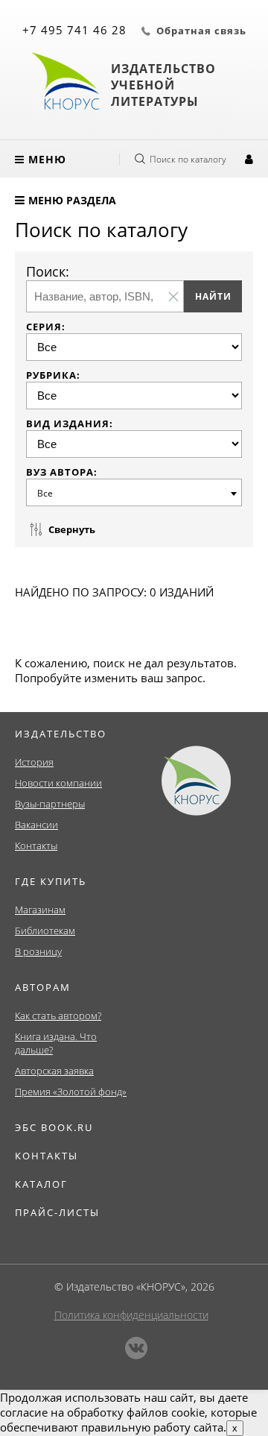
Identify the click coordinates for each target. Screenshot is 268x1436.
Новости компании (58, 783)
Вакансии (36, 824)
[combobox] (134, 492)
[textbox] (136, 493)
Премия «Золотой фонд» (71, 1091)
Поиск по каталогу (188, 159)
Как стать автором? (58, 1015)
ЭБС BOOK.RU (54, 1127)
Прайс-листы (57, 1212)
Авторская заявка (54, 1070)
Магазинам (40, 909)
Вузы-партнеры (50, 803)
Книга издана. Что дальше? (56, 1043)
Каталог (41, 1184)
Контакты (36, 845)
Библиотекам (45, 930)
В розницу (38, 951)
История (34, 762)
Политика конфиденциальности (131, 1315)
